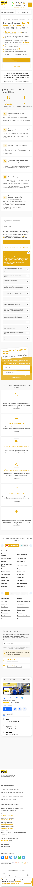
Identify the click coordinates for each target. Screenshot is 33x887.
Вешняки (20, 598)
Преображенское (6, 616)
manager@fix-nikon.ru (7, 828)
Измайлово (4, 607)
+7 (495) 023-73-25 (19, 2)
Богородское (5, 598)
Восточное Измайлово (24, 601)
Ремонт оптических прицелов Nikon (12, 792)
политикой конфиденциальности (19, 376)
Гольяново (4, 604)
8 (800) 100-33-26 (6, 819)
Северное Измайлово (23, 616)
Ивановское (20, 604)
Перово (19, 613)
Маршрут (8, 709)
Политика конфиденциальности (16, 870)
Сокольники (20, 619)
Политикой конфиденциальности (16, 648)
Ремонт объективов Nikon (8, 799)
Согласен (27, 882)
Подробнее (17, 408)
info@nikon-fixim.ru (7, 824)
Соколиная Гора (5, 619)
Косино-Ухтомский (23, 607)
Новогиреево (21, 610)
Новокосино (4, 613)
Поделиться (2, 857)
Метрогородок (5, 610)
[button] (2, 545)
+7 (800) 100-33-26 (19, 5)
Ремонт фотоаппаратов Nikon (10, 789)
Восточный (4, 601)
